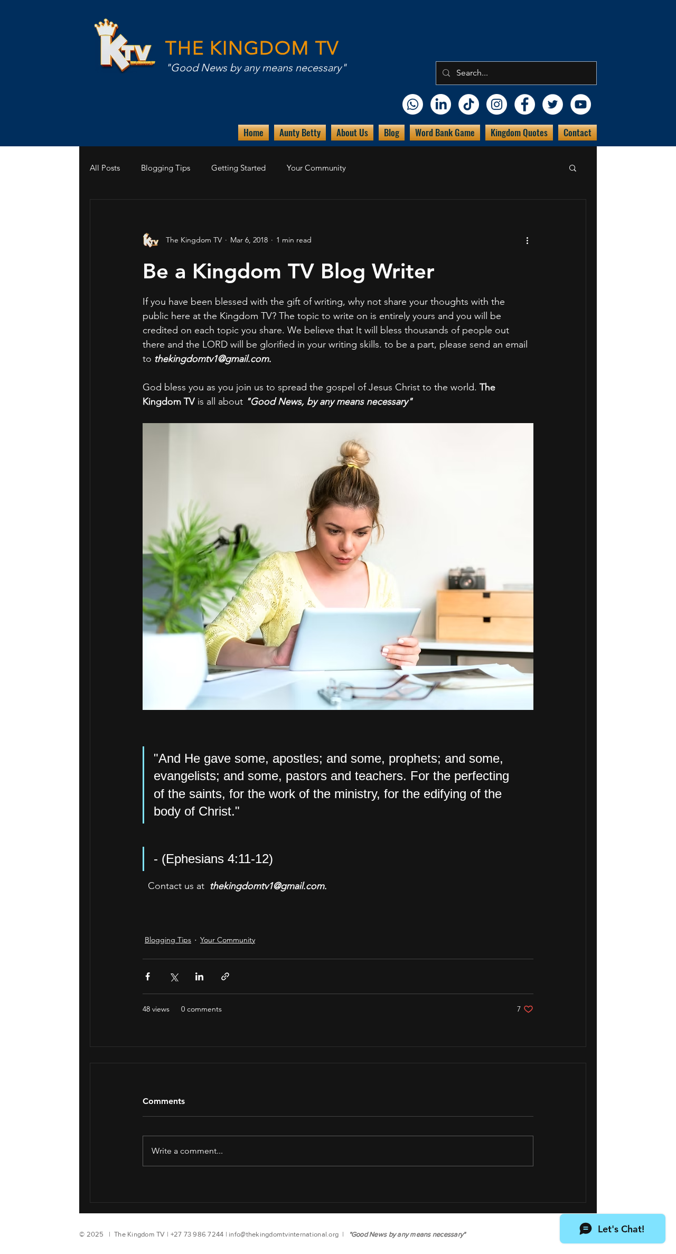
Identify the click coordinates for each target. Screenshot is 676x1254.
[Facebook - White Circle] (524, 104)
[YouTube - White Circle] (580, 104)
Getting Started (238, 168)
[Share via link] (225, 976)
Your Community (316, 168)
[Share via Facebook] (148, 976)
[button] (573, 167)
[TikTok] (468, 104)
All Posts (105, 168)
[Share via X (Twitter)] (173, 976)
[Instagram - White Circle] (496, 104)
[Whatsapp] (412, 104)
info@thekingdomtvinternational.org (284, 1234)
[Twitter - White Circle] (552, 104)
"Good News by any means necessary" (255, 67)
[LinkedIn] (440, 104)
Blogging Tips (165, 168)
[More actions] (527, 239)
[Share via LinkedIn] (199, 976)
